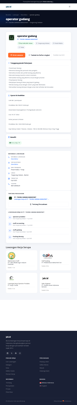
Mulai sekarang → (48, 1)
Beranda (8, 15)
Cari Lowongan (11, 362)
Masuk (42, 368)
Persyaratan (10, 386)
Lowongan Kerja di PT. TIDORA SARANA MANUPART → (31, 199)
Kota (7, 368)
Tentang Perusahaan (39, 204)
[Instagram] (20, 353)
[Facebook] (15, 353)
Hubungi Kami (44, 371)
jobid (8, 6)
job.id (8, 337)
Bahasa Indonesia (47, 383)
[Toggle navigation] (69, 6)
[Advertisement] (38, 313)
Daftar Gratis (10, 371)
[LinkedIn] (7, 353)
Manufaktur (24, 15)
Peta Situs (9, 392)
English (43, 386)
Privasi (8, 389)
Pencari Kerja (10, 374)
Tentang (9, 383)
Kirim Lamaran (18, 55)
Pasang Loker (44, 362)
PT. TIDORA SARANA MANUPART (27, 39)
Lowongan (16, 15)
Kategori (9, 365)
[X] (11, 353)
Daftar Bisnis (44, 365)
